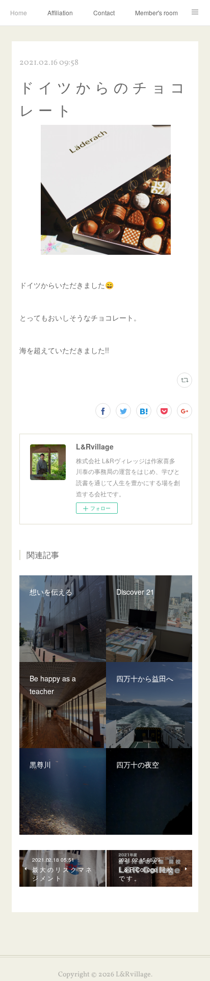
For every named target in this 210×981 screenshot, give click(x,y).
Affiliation (60, 12)
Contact (104, 12)
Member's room (156, 12)
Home (18, 12)
